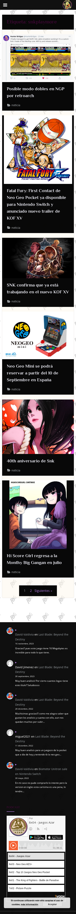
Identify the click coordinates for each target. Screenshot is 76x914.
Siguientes (42, 591)
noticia (15, 105)
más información (29, 904)
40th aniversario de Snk (30, 460)
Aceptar (52, 904)
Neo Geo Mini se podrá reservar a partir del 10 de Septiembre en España (32, 372)
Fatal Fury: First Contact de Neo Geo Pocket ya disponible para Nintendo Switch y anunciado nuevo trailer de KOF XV (36, 204)
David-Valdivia (24, 634)
